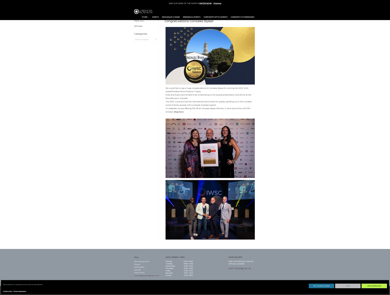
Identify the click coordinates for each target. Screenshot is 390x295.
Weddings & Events (191, 17)
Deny (348, 286)
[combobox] (145, 39)
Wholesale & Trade (171, 17)
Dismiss (217, 3)
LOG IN (247, 268)
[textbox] (145, 40)
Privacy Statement (19, 291)
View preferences (374, 286)
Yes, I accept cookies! (321, 286)
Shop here (179, 112)
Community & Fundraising (242, 17)
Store (144, 17)
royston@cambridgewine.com (146, 276)
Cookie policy (7, 291)
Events (155, 17)
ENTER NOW (205, 3)
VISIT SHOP (235, 268)
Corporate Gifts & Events (216, 17)
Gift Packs (138, 26)
